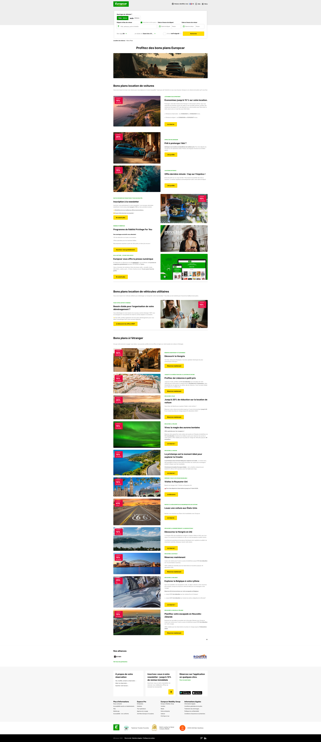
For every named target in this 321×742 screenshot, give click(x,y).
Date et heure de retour (189, 22)
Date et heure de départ (166, 22)
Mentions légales (137, 738)
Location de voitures (119, 40)
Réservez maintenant (174, 366)
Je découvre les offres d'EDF (125, 324)
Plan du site (128, 738)
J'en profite (171, 154)
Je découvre (171, 494)
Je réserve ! (171, 444)
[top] (207, 640)
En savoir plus (120, 217)
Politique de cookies (149, 738)
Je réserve (170, 124)
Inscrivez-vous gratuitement (125, 250)
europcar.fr (136, 262)
